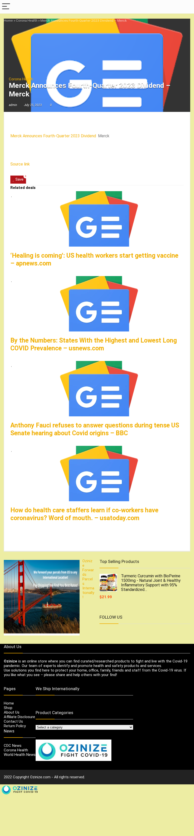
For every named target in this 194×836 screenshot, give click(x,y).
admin (13, 105)
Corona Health (26, 20)
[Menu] (6, 6)
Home (8, 20)
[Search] (186, 6)
